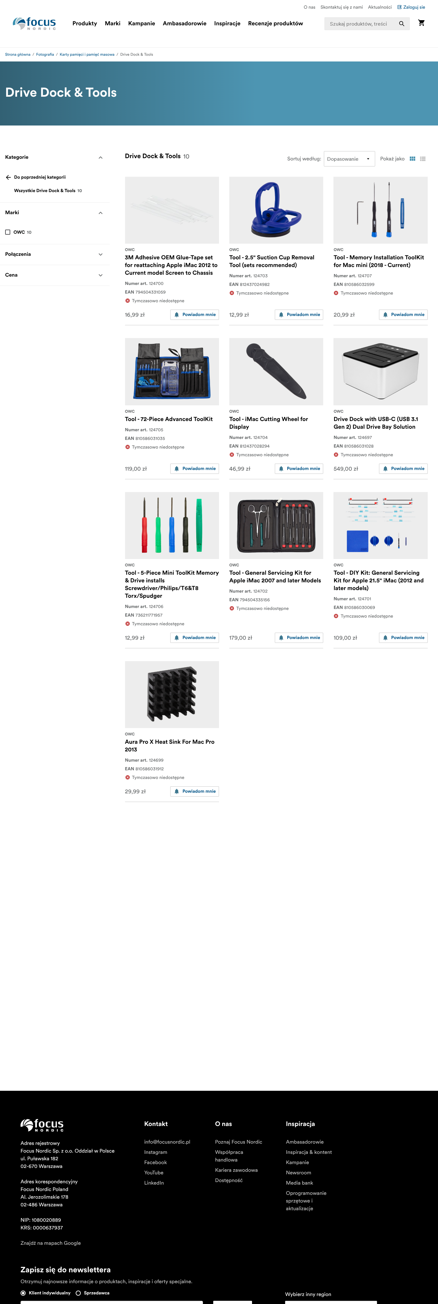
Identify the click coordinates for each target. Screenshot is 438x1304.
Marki (113, 24)
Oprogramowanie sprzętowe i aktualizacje (306, 1201)
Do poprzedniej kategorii (40, 177)
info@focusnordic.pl (167, 1142)
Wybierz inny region (308, 1294)
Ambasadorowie (184, 24)
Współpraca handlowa (229, 1156)
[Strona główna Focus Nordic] (34, 23)
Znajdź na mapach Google (51, 1243)
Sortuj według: (304, 159)
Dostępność (229, 1180)
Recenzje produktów (275, 24)
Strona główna (17, 54)
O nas (309, 7)
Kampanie (141, 24)
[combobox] (367, 23)
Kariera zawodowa (236, 1170)
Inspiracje (227, 24)
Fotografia (45, 54)
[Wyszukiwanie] (402, 23)
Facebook (155, 1162)
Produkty (84, 24)
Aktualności (380, 7)
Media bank (299, 1183)
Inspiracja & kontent (309, 1152)
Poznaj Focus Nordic (238, 1142)
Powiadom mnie (199, 314)
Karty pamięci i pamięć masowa (87, 54)
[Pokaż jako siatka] (412, 159)
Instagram (155, 1152)
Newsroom (298, 1173)
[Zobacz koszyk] (421, 23)
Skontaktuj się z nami (342, 7)
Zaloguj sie (414, 7)
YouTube (154, 1173)
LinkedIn (154, 1183)
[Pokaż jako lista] (422, 159)
